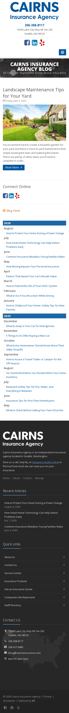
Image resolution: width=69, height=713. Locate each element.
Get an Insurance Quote (18, 589)
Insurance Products (15, 581)
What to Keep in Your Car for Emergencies (30, 326)
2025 (7, 316)
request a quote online (45, 462)
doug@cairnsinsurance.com (24, 653)
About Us (9, 557)
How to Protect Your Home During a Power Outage (35, 233)
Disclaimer (9, 700)
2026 (7, 223)
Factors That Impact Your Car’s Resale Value (31, 276)
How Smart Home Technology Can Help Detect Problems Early (31, 516)
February (10, 291)
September (11, 354)
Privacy (47, 696)
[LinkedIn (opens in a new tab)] (34, 42)
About (16, 478)
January (9, 300)
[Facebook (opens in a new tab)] (27, 42)
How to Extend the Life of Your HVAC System (31, 286)
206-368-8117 (15, 641)
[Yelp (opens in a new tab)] (42, 42)
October (9, 340)
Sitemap (39, 478)
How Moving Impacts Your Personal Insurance (32, 266)
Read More (12, 167)
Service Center (12, 573)
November (11, 331)
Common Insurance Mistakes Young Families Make (35, 256)
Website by (27, 700)
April (7, 271)
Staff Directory (12, 605)
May (7, 261)
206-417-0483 (15, 647)
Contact (27, 478)
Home (6, 478)
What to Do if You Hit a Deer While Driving (30, 295)
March (8, 281)
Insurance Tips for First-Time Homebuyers (30, 400)
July (6, 238)
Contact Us (10, 565)
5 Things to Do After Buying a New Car (28, 335)
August (8, 228)
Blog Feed (13, 210)
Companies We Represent (19, 597)
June (7, 252)
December (10, 321)
